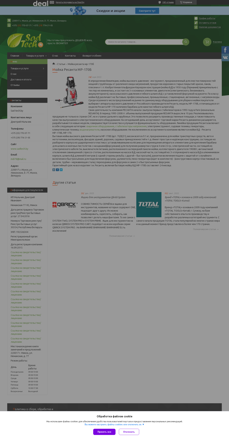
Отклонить (129, 432)
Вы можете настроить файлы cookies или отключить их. (113, 424)
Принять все (104, 432)
